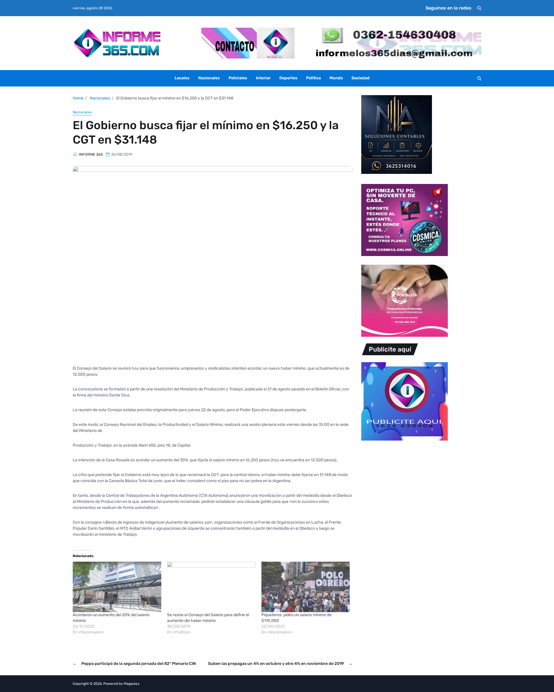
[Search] (479, 8)
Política (313, 78)
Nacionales (209, 78)
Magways (131, 684)
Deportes (288, 78)
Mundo (336, 78)
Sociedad (360, 78)
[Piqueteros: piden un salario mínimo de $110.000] (305, 587)
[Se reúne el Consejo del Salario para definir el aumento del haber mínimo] (211, 587)
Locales (182, 78)
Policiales (238, 78)
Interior (263, 78)
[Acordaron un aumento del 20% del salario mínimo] (117, 587)
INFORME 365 (91, 154)
